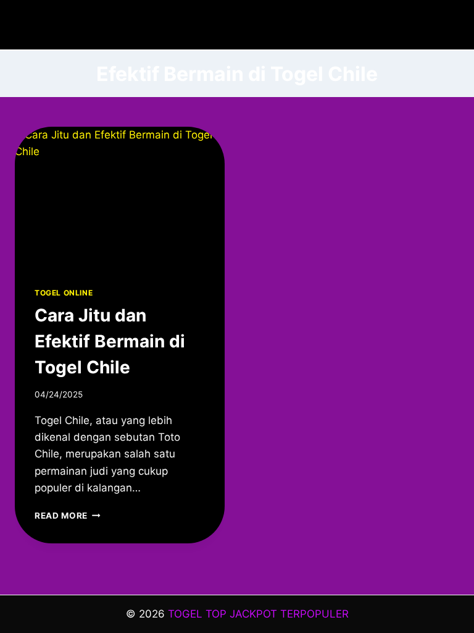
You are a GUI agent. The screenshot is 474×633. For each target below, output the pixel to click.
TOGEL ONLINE (64, 292)
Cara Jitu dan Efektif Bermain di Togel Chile (110, 341)
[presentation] (120, 197)
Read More (68, 515)
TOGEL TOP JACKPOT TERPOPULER (258, 614)
